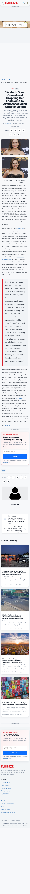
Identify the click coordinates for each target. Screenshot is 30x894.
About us (4, 801)
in (23, 130)
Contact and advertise (8, 804)
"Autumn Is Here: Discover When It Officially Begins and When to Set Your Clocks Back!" (12, 660)
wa (10, 134)
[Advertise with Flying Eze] (15, 24)
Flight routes (5, 794)
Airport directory (6, 788)
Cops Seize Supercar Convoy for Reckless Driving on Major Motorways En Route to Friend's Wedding (14, 572)
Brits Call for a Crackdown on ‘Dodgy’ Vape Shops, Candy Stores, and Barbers (14, 703)
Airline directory (6, 791)
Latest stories (5, 782)
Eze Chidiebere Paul (9, 584)
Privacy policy (5, 809)
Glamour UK (20, 228)
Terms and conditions (8, 812)
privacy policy (7, 462)
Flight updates (5, 785)
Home (3, 79)
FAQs (2, 806)
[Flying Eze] (11, 3)
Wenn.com (8, 425)
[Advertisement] (15, 59)
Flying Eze (8, 123)
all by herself (20, 398)
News (10, 79)
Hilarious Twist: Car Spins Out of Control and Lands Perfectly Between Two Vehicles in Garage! (12, 616)
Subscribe (15, 456)
